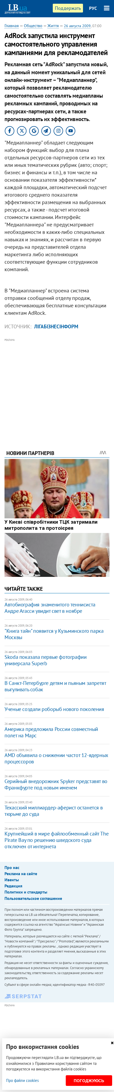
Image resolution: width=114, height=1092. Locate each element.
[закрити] (112, 1043)
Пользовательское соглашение (33, 898)
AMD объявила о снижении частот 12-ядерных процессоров (56, 758)
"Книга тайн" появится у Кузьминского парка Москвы (54, 634)
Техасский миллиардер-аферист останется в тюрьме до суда (54, 810)
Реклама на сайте (21, 873)
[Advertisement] (57, 387)
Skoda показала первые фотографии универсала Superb (45, 660)
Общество (33, 25)
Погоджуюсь (89, 1080)
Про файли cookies (22, 1080)
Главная (12, 25)
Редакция (13, 885)
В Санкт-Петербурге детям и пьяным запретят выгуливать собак (55, 686)
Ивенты (12, 879)
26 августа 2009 (77, 25)
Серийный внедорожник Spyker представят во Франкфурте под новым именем (56, 784)
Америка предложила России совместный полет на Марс (51, 732)
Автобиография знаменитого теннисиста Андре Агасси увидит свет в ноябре (50, 607)
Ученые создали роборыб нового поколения (54, 709)
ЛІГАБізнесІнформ (56, 326)
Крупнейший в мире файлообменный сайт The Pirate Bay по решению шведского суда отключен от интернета (56, 840)
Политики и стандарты (26, 892)
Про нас (12, 867)
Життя (53, 25)
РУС (93, 8)
